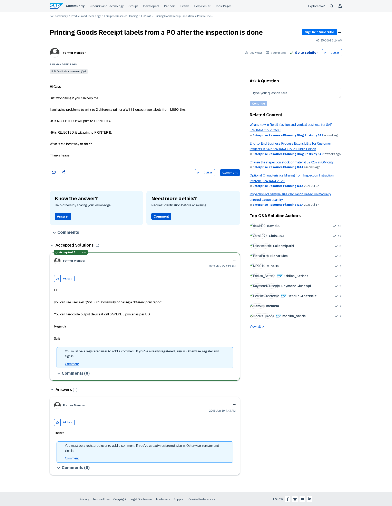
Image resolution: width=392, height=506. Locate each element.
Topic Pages (223, 6)
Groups (133, 6)
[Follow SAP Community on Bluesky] (295, 499)
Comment (230, 172)
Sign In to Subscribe (319, 32)
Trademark (163, 499)
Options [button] (339, 32)
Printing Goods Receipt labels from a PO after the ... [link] (184, 16)
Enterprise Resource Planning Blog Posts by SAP (288, 135)
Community (75, 6)
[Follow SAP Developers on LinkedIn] (309, 499)
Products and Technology (107, 6)
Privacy (84, 499)
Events (184, 6)
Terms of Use (101, 499)
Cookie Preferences (201, 499)
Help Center (202, 6)
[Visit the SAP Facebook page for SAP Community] (287, 499)
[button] (325, 52)
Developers (151, 6)
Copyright (119, 499)
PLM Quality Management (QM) (68, 71)
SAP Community (59, 16)
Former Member (74, 52)
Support (179, 499)
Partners (170, 6)
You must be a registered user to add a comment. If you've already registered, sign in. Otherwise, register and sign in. (142, 354)
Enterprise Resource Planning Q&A (278, 167)
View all (255, 326)
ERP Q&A (146, 16)
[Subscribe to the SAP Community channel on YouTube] (302, 499)
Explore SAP (316, 6)
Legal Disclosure (141, 499)
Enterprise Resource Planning (121, 16)
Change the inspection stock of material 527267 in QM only (291, 162)
